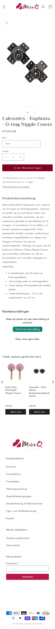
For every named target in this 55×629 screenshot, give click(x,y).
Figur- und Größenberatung (21, 511)
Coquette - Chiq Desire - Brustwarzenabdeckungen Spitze (39, 392)
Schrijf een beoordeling (27, 329)
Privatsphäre (13, 481)
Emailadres (13, 563)
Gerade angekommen (18, 538)
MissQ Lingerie (24, 624)
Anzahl (5, 151)
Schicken (11, 466)
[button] (3, 6)
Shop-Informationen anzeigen (16, 186)
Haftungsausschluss (16, 489)
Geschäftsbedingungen (18, 496)
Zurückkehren (13, 474)
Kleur (4, 137)
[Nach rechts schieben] (34, 112)
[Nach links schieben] (20, 112)
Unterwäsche (13, 545)
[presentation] (2, 382)
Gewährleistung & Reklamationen (24, 503)
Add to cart (15, 412)
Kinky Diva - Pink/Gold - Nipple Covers (13, 390)
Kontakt (10, 518)
